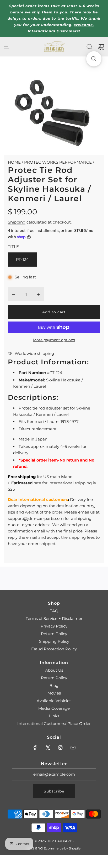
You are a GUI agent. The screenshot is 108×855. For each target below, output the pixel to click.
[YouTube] (73, 747)
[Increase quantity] (38, 294)
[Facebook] (35, 747)
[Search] (89, 47)
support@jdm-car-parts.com (36, 518)
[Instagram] (60, 747)
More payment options (54, 340)
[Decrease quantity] (13, 294)
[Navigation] (6, 46)
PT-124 (22, 259)
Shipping (16, 222)
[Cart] (101, 47)
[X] (47, 747)
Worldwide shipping (34, 353)
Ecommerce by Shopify (62, 848)
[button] (93, 58)
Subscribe (54, 791)
